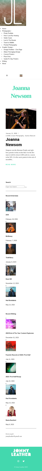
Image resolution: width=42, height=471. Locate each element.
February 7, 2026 (11, 240)
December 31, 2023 (12, 337)
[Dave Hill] (11, 275)
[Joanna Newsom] (21, 119)
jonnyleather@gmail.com (14, 436)
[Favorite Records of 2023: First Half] (11, 350)
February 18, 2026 (12, 219)
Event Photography (17, 135)
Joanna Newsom (30, 135)
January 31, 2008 (11, 133)
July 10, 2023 (10, 381)
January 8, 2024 (11, 262)
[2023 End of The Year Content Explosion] (11, 329)
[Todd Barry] (11, 253)
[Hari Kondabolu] (11, 296)
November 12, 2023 (12, 283)
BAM (8, 135)
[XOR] (11, 211)
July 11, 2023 (10, 359)
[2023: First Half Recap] (11, 372)
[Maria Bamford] (11, 416)
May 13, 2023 (10, 305)
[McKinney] (11, 232)
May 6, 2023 (10, 424)
